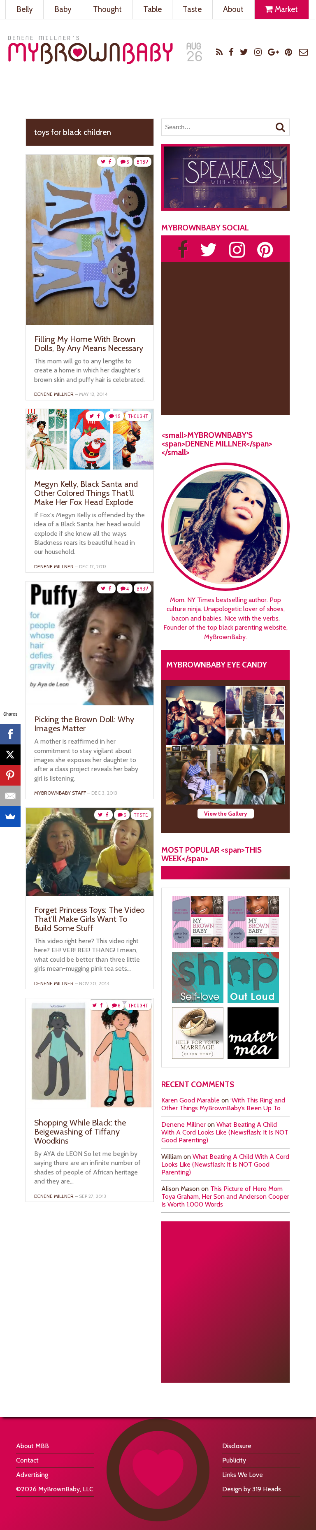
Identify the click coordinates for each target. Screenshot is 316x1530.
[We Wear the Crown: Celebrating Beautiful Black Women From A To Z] (195, 715)
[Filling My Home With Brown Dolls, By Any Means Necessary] (89, 323)
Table (152, 9)
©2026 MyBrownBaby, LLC (54, 1489)
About (233, 9)
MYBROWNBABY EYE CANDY (216, 665)
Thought (107, 9)
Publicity (234, 1460)
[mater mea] (253, 1033)
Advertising (32, 1475)
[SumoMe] (10, 816)
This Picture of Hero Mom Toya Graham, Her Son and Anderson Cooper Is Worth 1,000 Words (225, 1196)
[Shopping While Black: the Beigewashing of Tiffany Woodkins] (89, 1106)
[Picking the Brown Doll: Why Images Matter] (89, 703)
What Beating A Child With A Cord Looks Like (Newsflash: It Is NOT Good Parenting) (224, 1132)
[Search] (280, 127)
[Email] (10, 796)
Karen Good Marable (190, 1100)
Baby (63, 9)
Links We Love (242, 1475)
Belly (24, 9)
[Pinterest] (10, 775)
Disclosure (236, 1446)
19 (118, 416)
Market (285, 9)
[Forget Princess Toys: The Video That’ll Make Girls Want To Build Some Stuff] (89, 894)
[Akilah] (197, 977)
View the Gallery (225, 813)
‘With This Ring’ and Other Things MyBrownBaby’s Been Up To (223, 1104)
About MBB (32, 1446)
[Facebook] (10, 734)
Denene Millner (183, 1124)
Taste (192, 9)
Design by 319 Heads (251, 1489)
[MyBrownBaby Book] (197, 922)
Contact (27, 1460)
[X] (10, 754)
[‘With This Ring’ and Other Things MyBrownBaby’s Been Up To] (255, 715)
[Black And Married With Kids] (197, 1033)
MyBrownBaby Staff (60, 793)
